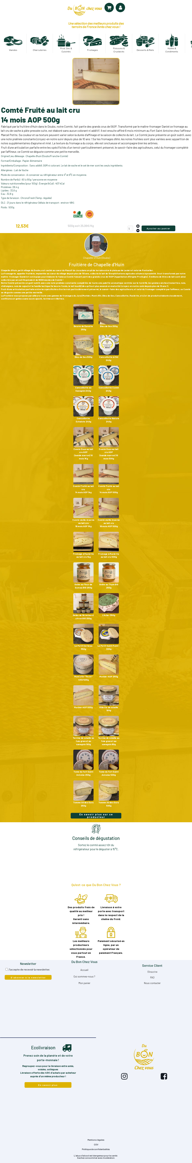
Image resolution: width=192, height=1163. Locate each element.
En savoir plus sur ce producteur (96, 815)
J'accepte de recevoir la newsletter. (29, 969)
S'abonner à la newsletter (28, 977)
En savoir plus (48, 1085)
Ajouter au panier (158, 228)
